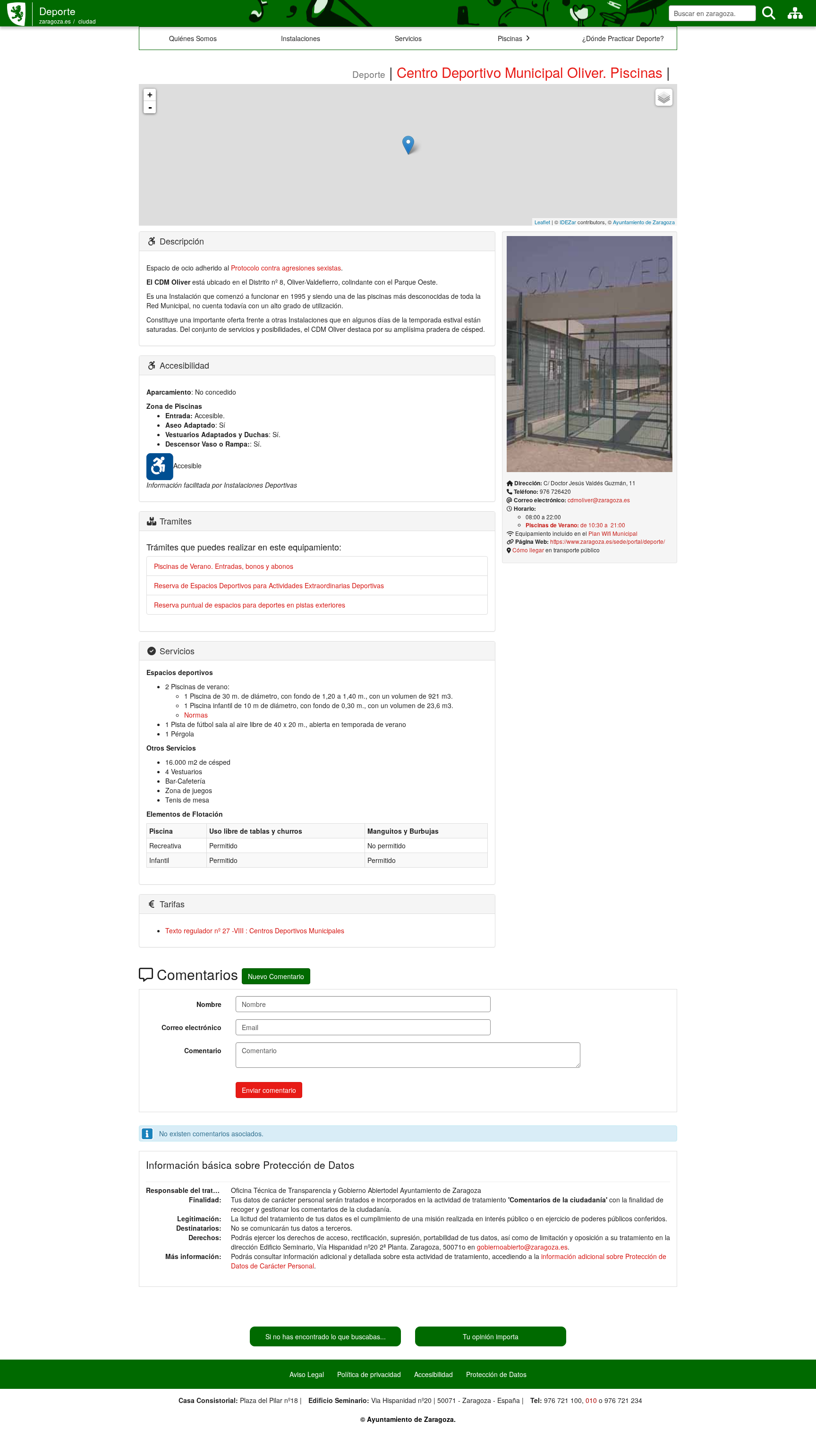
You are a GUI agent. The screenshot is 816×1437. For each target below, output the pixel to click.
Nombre (208, 1004)
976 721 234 (623, 1400)
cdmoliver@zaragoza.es (599, 500)
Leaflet (542, 222)
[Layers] (663, 97)
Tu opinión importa (490, 1336)
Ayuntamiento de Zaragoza (644, 222)
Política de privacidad (369, 1374)
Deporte (57, 11)
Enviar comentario (269, 1090)
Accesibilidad (433, 1374)
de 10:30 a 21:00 (575, 525)
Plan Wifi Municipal (613, 533)
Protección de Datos (496, 1374)
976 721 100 (563, 1400)
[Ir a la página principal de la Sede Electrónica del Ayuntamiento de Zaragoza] (20, 14)
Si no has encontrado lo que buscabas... (325, 1336)
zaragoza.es (55, 21)
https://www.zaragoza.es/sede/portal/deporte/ (607, 541)
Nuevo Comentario (276, 976)
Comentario (202, 1050)
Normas (196, 714)
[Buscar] (769, 13)
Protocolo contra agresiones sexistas (286, 267)
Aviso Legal (306, 1374)
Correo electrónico (191, 1027)
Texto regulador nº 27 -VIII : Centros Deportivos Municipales (254, 930)
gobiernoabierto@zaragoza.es (522, 1246)
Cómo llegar (528, 550)
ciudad (87, 21)
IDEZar (568, 222)
